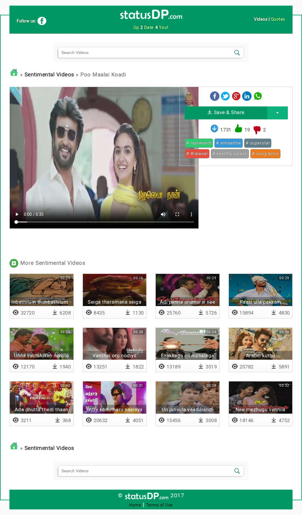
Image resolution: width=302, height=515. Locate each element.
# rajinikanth (199, 143)
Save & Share (228, 112)
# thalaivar (197, 153)
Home (135, 505)
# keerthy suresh (229, 153)
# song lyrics (265, 153)
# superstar (258, 143)
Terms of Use (159, 505)
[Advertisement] (236, 211)
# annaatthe (228, 143)
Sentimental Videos (49, 74)
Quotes (278, 19)
